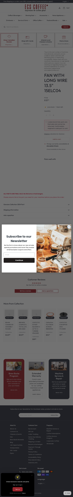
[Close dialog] (69, 226)
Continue (19, 260)
